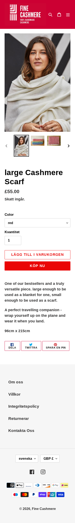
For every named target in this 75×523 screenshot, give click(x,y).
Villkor (14, 394)
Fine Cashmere (44, 509)
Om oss (15, 382)
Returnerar (18, 418)
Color (9, 215)
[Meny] (68, 14)
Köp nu (37, 266)
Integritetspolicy (23, 406)
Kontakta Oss (21, 430)
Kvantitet (12, 232)
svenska (25, 458)
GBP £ (49, 458)
